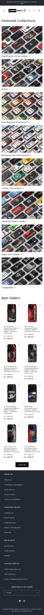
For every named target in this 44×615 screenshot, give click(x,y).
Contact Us (8, 513)
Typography (7, 287)
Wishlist (7, 556)
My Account (9, 546)
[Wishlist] (34, 10)
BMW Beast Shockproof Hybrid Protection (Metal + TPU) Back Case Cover (32, 409)
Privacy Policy (9, 494)
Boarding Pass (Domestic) (14, 122)
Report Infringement (12, 528)
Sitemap (7, 532)
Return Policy (9, 518)
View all (22, 465)
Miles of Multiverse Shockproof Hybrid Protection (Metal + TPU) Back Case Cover (12, 369)
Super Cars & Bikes (11, 254)
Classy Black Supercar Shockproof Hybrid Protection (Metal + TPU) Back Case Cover (11, 330)
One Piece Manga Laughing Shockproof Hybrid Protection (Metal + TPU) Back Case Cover (11, 410)
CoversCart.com (24, 609)
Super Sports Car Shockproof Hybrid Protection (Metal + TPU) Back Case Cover (12, 449)
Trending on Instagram (13, 485)
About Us (7, 480)
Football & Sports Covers (14, 221)
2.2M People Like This (12, 569)
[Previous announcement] (4, 2)
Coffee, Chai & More (11, 188)
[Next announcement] (40, 2)
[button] (4, 10)
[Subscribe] (37, 592)
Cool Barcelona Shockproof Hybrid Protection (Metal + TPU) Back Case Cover (32, 449)
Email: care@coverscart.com (16, 579)
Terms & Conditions (12, 499)
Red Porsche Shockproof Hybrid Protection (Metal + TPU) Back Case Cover (32, 329)
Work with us (9, 490)
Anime (5, 89)
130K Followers (9, 574)
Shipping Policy (10, 523)
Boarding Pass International (15, 155)
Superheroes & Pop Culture (15, 56)
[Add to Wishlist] (19, 305)
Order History (9, 551)
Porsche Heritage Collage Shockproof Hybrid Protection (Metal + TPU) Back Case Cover (31, 370)
